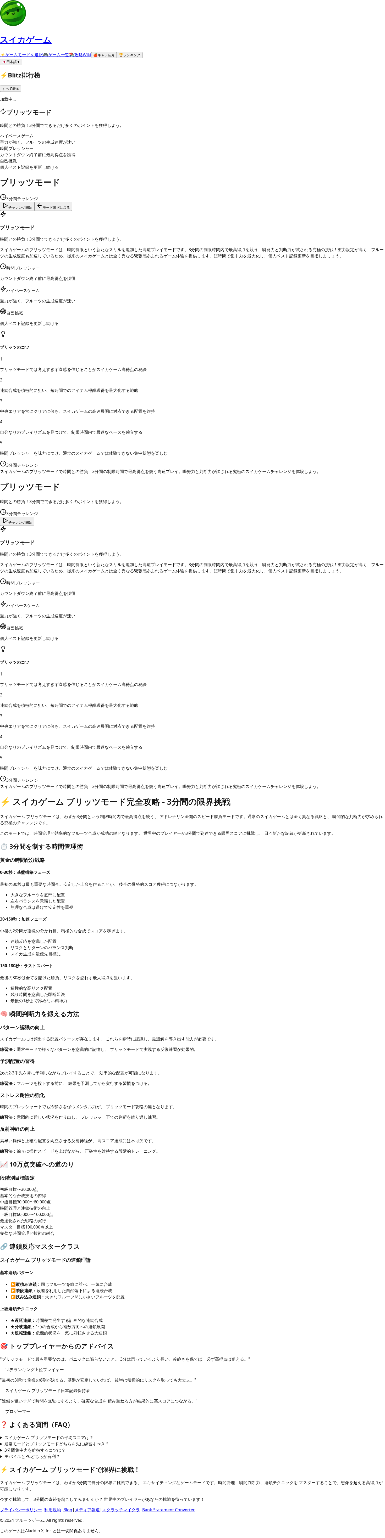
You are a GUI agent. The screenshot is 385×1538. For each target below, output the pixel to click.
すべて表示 (10, 89)
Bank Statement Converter (168, 1510)
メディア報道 (87, 1510)
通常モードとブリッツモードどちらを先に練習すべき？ (56, 1444)
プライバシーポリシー (21, 1510)
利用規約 (52, 1510)
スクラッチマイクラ (121, 1510)
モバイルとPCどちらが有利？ (32, 1456)
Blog (67, 1510)
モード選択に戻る (56, 208)
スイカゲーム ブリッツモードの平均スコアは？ (49, 1437)
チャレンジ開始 (20, 208)
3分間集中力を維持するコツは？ (34, 1450)
